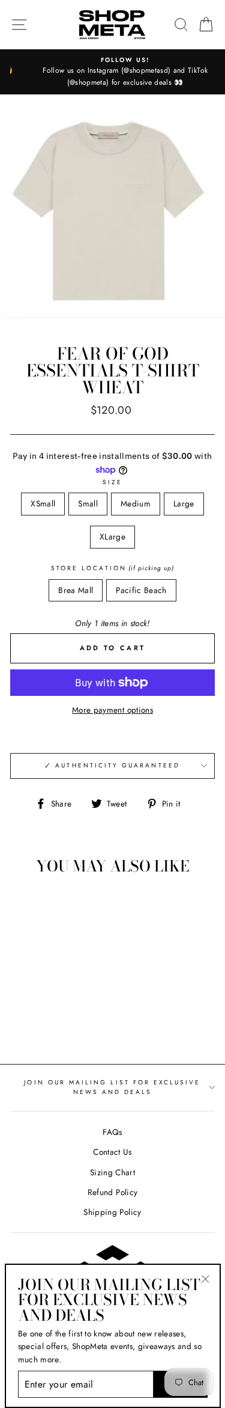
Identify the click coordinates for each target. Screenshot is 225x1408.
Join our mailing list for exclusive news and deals (112, 1087)
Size (112, 482)
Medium (136, 503)
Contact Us (112, 1152)
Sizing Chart (112, 1172)
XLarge (112, 536)
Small (88, 503)
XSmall (43, 503)
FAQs (112, 1132)
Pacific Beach (141, 590)
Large (183, 503)
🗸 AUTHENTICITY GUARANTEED (112, 765)
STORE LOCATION (112, 568)
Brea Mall (75, 590)
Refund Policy (112, 1192)
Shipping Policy (112, 1212)
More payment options (112, 710)
